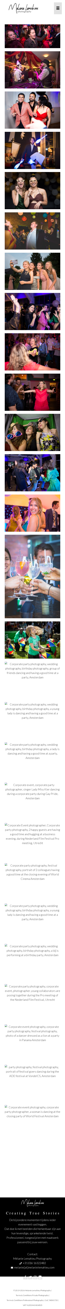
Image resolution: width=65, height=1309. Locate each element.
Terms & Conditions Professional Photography (25, 1300)
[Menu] (58, 8)
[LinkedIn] (40, 1277)
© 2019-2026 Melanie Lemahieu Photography (32, 1290)
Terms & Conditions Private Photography (32, 1295)
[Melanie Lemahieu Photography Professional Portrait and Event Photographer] (27, 8)
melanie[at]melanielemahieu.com (34, 1267)
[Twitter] (30, 1277)
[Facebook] (25, 1277)
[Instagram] (35, 1277)
